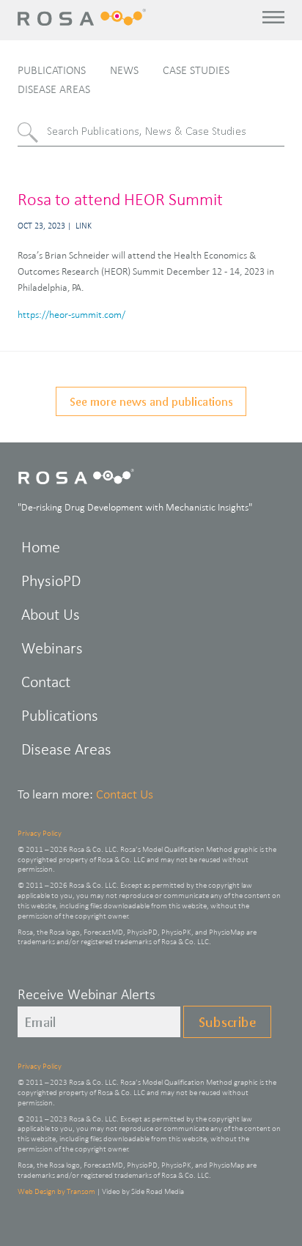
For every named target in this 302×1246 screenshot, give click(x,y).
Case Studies (196, 70)
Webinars (52, 647)
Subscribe (227, 1022)
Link (84, 225)
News (124, 70)
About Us (50, 614)
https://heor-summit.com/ (71, 314)
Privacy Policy (40, 832)
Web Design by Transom (56, 1191)
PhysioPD (51, 580)
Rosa (84, 17)
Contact (45, 681)
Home (40, 546)
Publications (52, 70)
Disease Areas (54, 89)
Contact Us (124, 794)
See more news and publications (151, 401)
